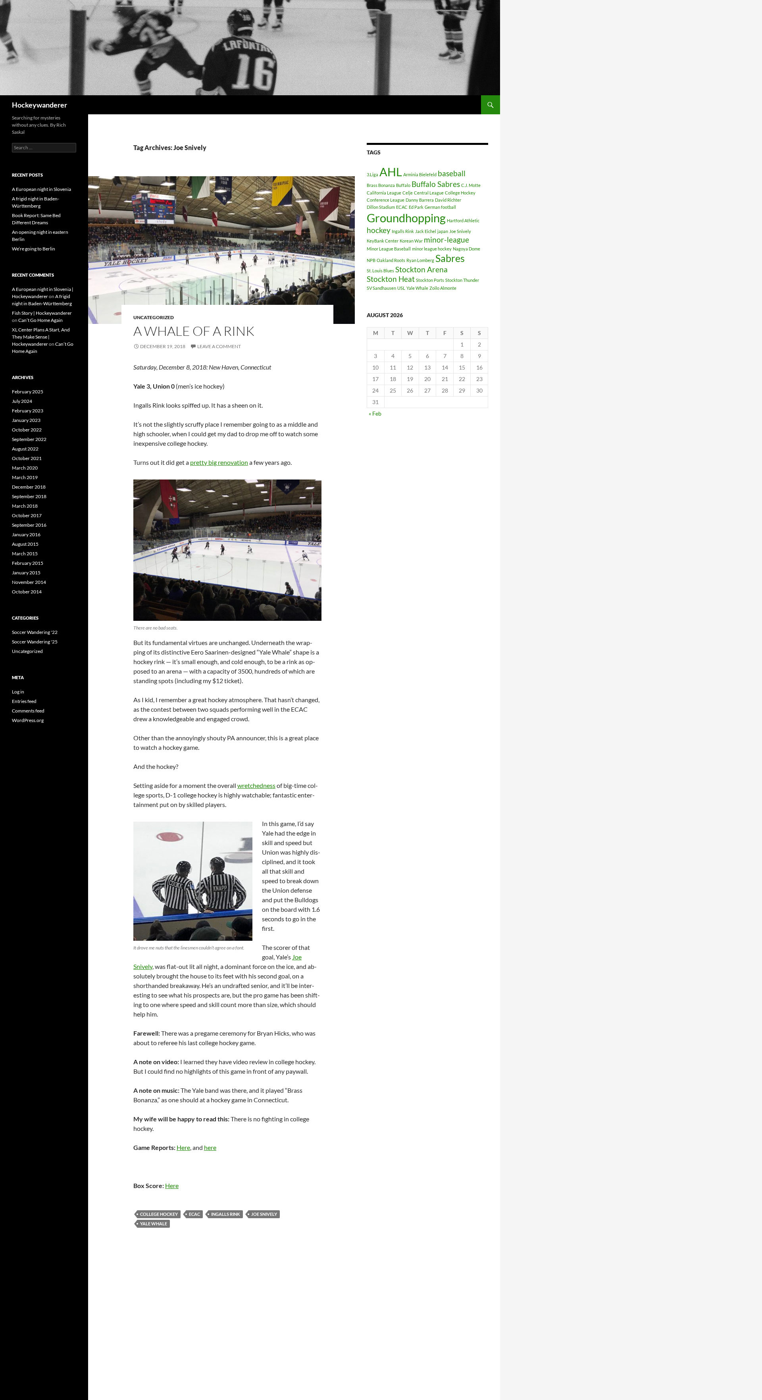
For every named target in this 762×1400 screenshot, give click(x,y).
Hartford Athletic (463, 220)
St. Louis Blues (380, 270)
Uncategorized (153, 317)
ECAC (194, 1214)
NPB (371, 260)
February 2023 (27, 411)
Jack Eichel (425, 231)
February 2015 (27, 563)
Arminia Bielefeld (420, 174)
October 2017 (27, 515)
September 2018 (29, 496)
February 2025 (27, 392)
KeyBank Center (382, 240)
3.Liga (372, 174)
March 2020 (25, 468)
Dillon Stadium (381, 207)
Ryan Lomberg (420, 260)
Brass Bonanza (381, 185)
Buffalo (403, 185)
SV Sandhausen (381, 288)
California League (384, 192)
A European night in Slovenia (41, 189)
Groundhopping (406, 218)
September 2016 (29, 525)
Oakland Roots (391, 260)
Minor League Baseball (389, 248)
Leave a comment (219, 346)
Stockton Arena (421, 269)
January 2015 (26, 573)
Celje (407, 192)
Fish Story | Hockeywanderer (42, 313)
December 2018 (29, 487)
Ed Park (416, 207)
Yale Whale (153, 1223)
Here (183, 1147)
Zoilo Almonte (442, 288)
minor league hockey (432, 248)
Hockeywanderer (39, 104)
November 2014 (29, 582)
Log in (18, 692)
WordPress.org (28, 720)
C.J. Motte (471, 185)
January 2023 (26, 420)
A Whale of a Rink (193, 331)
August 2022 (25, 449)
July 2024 (22, 401)
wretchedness (256, 785)
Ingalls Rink (225, 1214)
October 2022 (27, 430)
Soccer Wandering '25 (35, 642)
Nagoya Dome (466, 248)
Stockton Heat (391, 278)
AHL (390, 172)
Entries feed (24, 701)
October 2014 (27, 592)
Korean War (411, 240)
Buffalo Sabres (436, 184)
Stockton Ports (430, 280)
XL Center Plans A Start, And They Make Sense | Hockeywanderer (41, 337)
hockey (379, 230)
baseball (452, 173)
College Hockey (159, 1214)
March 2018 (25, 506)
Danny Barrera (420, 199)
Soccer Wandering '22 (35, 632)
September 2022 (29, 439)
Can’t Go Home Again (40, 320)
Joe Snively (264, 1214)
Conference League (385, 199)
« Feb (375, 413)
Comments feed (28, 711)
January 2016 (26, 534)
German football (440, 207)
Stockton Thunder (462, 280)
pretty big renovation (219, 462)
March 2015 (25, 554)
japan (442, 231)
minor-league (446, 239)
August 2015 (25, 544)
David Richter (448, 199)
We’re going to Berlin (33, 249)
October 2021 (27, 458)
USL (401, 288)
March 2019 (25, 477)
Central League (429, 192)
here (210, 1147)
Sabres (450, 258)
